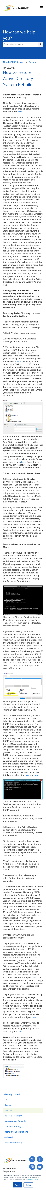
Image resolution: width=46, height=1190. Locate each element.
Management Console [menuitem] (15, 1121)
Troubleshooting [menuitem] (12, 1126)
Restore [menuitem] (8, 1110)
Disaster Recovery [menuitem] (13, 1115)
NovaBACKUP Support (13, 62)
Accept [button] (17, 1185)
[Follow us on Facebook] (40, 1159)
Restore (32, 62)
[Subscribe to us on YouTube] (40, 1167)
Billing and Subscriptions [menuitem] (16, 1131)
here (20, 111)
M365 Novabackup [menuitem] (13, 1142)
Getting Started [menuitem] (12, 1094)
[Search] (40, 44)
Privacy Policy (33, 1179)
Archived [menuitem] (8, 1137)
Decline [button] (28, 1185)
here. (36, 775)
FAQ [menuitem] (6, 1099)
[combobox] (20, 44)
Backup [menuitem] (8, 1105)
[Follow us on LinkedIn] (32, 1167)
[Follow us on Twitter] (32, 1159)
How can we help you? (19, 35)
